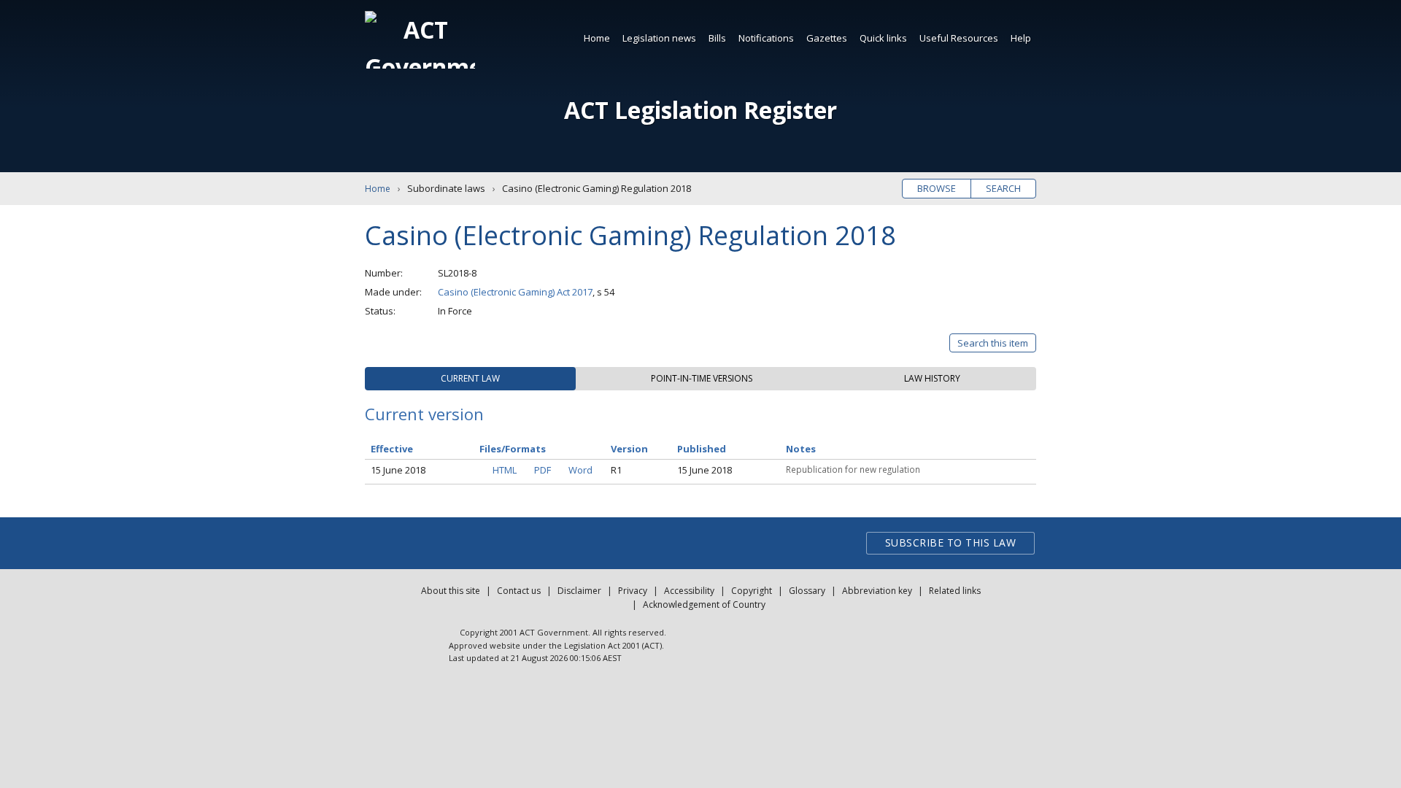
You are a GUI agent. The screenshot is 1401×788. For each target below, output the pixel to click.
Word (580, 469)
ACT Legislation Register (700, 110)
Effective (392, 448)
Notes (801, 448)
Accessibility (689, 590)
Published (701, 448)
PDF (542, 469)
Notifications (766, 38)
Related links (955, 590)
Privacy (632, 590)
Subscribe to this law (950, 542)
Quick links (883, 38)
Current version (424, 414)
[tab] (470, 378)
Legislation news (659, 38)
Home (597, 38)
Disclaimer (579, 590)
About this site (450, 590)
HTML (505, 469)
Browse (936, 188)
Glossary (807, 590)
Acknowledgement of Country (704, 604)
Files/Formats (512, 448)
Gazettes (826, 38)
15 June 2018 (398, 469)
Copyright (751, 590)
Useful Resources (958, 38)
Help (1021, 38)
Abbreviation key (877, 590)
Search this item (992, 342)
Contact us (519, 590)
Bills (717, 38)
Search (1003, 188)
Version (629, 448)
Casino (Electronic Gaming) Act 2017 (515, 291)
